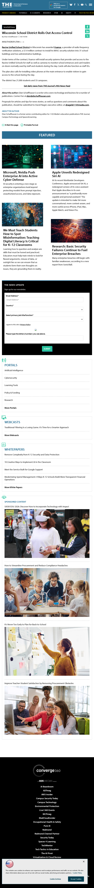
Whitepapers (15, 449)
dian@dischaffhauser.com (38, 96)
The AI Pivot (47, 853)
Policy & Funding (12, 392)
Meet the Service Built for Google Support (24, 469)
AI (62, 13)
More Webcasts (12, 435)
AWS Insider (47, 794)
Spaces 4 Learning (47, 841)
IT (75, 13)
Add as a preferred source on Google (59, 5)
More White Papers (13, 487)
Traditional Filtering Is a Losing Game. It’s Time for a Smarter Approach (37, 427)
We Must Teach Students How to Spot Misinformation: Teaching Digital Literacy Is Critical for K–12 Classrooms (21, 237)
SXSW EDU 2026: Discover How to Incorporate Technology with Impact (37, 506)
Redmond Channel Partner (47, 833)
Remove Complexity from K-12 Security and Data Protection (32, 454)
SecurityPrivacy (9, 27)
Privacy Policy (25, 324)
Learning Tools (11, 385)
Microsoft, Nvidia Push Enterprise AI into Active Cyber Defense (20, 176)
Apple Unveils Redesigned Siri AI (70, 174)
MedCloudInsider (47, 818)
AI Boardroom (47, 786)
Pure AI (47, 825)
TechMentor (47, 845)
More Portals (11, 407)
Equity (68, 13)
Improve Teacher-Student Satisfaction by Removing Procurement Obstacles (39, 683)
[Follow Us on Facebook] (75, 4)
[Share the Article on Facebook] (87, 26)
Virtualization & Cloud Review (47, 857)
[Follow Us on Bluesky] (71, 4)
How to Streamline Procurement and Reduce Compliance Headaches (36, 565)
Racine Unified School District (16, 47)
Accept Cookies (76, 879)
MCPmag (47, 814)
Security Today (47, 837)
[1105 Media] (47, 781)
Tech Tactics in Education (47, 849)
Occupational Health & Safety (47, 821)
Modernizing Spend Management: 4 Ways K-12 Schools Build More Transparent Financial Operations (45, 478)
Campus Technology (47, 802)
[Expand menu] (90, 5)
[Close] (83, 861)
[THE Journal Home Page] (15, 5)
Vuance (57, 47)
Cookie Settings (55, 879)
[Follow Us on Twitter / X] (78, 5)
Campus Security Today (47, 798)
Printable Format (31, 125)
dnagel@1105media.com (77, 104)
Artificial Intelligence (14, 370)
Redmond (47, 829)
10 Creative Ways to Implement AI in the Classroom (28, 462)
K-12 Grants (35, 13)
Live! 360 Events (47, 810)
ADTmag (47, 790)
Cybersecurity (11, 377)
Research (47, 13)
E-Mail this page (11, 125)
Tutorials (23, 13)
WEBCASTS (12, 422)
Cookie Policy (77, 873)
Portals (11, 365)
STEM (56, 13)
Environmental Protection (47, 806)
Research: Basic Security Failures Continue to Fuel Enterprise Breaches (69, 250)
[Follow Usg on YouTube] (82, 4)
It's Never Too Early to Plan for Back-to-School (25, 624)
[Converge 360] (47, 771)
